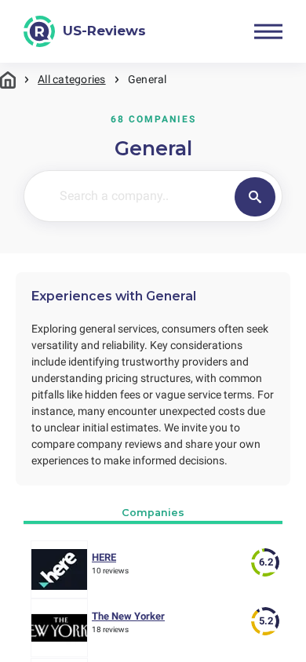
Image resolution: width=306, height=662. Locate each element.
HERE (104, 557)
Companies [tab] (153, 512)
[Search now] (255, 196)
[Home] (8, 80)
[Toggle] (268, 31)
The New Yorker (128, 616)
